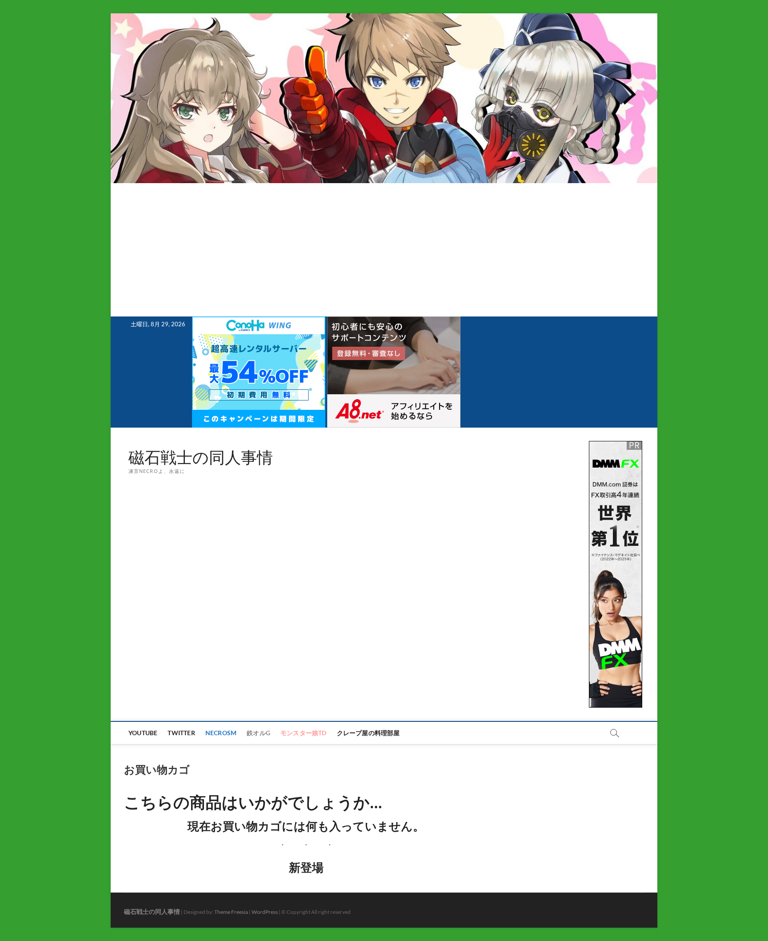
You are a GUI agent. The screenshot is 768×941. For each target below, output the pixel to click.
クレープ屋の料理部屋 (368, 733)
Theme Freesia (231, 912)
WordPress (265, 912)
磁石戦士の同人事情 (200, 457)
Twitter (181, 733)
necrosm (220, 733)
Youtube (142, 733)
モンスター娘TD (303, 733)
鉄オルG (258, 733)
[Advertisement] (384, 250)
